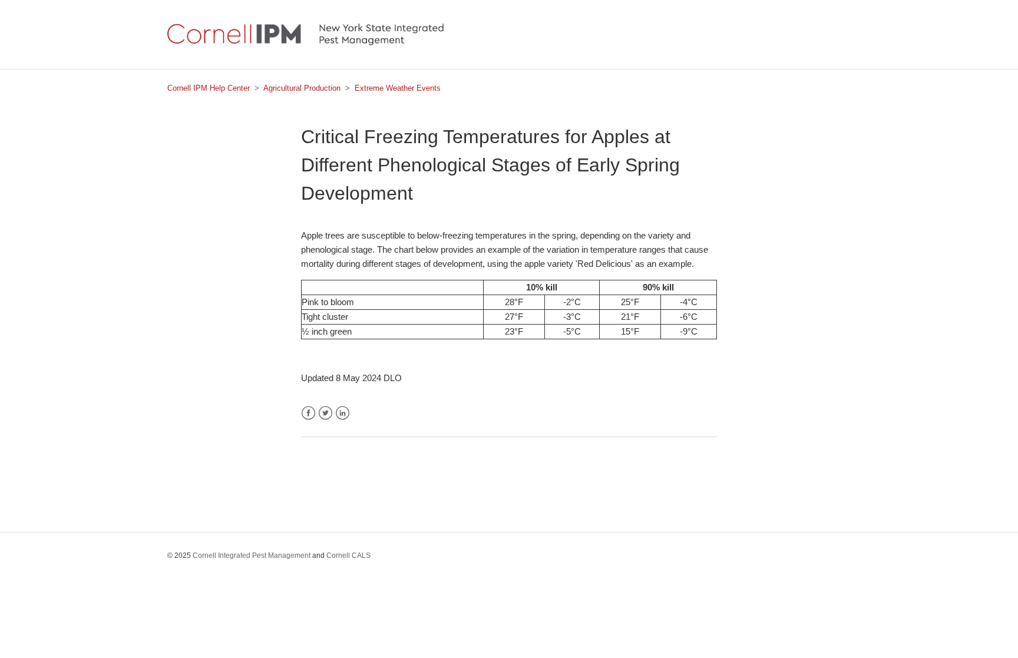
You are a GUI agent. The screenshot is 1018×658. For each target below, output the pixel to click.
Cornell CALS (348, 555)
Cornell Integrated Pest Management (251, 555)
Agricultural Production (302, 88)
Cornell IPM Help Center (208, 88)
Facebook (308, 413)
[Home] (305, 42)
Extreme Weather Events (398, 88)
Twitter (325, 413)
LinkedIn (342, 413)
